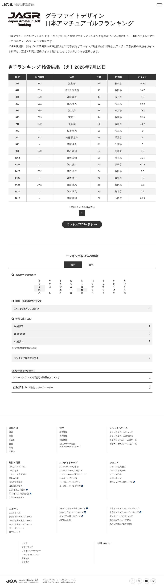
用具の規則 (14, 478)
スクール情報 (115, 474)
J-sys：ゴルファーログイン (71, 512)
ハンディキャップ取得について (72, 474)
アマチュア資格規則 (17, 474)
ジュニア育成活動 (117, 470)
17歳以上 (18, 341)
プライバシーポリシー (31, 551)
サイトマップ (27, 547)
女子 (91, 264)
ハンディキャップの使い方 (70, 470)
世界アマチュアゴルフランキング (124, 512)
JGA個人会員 (65, 520)
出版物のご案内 (15, 486)
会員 (11, 444)
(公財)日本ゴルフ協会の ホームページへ (33, 387)
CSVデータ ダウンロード (23, 371)
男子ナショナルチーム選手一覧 (123, 440)
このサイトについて (30, 554)
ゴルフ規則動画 (15, 482)
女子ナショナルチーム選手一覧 (123, 444)
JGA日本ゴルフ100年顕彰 (121, 524)
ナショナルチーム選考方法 (121, 436)
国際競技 (63, 440)
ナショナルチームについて (121, 432)
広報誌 (12, 451)
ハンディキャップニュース (20, 524)
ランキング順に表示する (26, 358)
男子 (73, 264)
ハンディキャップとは (69, 467)
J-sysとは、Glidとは (68, 478)
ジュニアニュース (16, 528)
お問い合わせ (115, 478)
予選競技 (63, 436)
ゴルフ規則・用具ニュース (20, 520)
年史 (11, 447)
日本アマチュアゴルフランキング (124, 508)
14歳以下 (18, 326)
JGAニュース (14, 513)
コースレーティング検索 (70, 486)
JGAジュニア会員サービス (121, 482)
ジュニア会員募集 (117, 467)
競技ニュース (14, 532)
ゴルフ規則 (14, 470)
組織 (11, 432)
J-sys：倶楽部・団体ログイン (72, 508)
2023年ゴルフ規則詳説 (19, 494)
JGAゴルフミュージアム (120, 520)
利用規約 (25, 558)
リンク (24, 543)
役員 (11, 436)
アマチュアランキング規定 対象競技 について (36, 377)
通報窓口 (25, 562)
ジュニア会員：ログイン (70, 516)
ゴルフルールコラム (17, 467)
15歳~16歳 (19, 334)
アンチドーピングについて (121, 516)
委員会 (12, 440)
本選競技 (63, 432)
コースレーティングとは (70, 482)
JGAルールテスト (16, 497)
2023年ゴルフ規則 (17, 490)
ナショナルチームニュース (20, 517)
